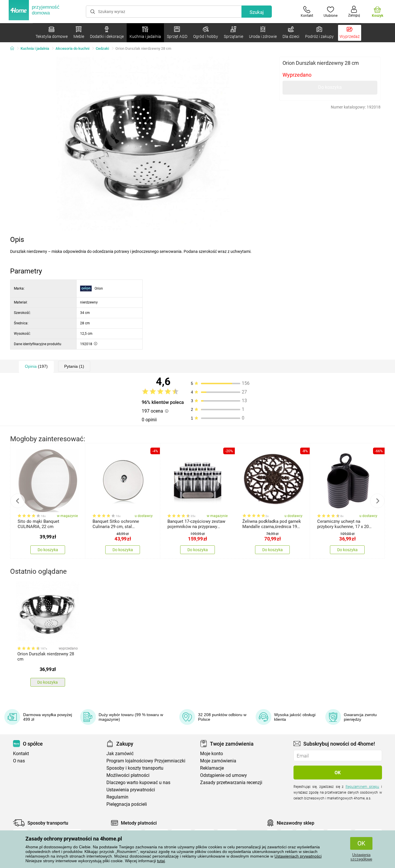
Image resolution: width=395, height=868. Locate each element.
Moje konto (211, 753)
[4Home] (14, 48)
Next (377, 501)
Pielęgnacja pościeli (126, 804)
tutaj (161, 860)
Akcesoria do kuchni (72, 48)
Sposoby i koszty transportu (134, 768)
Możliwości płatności (127, 775)
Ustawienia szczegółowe (361, 857)
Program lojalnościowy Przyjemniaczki (145, 761)
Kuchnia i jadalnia (35, 48)
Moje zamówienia (218, 761)
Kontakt (21, 753)
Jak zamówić (120, 753)
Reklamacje (212, 768)
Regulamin (117, 797)
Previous (17, 501)
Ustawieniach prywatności (298, 856)
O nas (19, 761)
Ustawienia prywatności (130, 790)
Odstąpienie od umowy (223, 775)
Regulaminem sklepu (362, 787)
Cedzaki (102, 48)
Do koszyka (330, 87)
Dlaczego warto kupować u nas (138, 782)
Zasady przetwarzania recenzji (231, 782)
